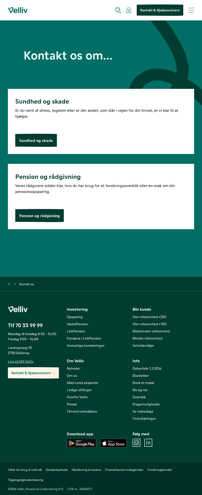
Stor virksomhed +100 (150, 324)
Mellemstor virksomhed (151, 331)
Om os (72, 375)
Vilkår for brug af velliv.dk (25, 469)
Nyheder (73, 368)
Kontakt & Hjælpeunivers (160, 10)
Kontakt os (26, 284)
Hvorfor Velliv (77, 397)
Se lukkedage (143, 411)
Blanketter (141, 375)
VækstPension (77, 324)
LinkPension (76, 331)
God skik (139, 397)
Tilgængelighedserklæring (25, 479)
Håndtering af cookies (86, 469)
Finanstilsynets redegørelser (124, 469)
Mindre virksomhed (147, 338)
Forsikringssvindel (160, 469)
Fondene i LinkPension (84, 338)
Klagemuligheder (146, 404)
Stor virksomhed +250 (149, 317)
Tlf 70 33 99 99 (25, 325)
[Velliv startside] (18, 10)
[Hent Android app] (81, 443)
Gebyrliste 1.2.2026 (147, 368)
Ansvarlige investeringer (85, 345)
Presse (72, 404)
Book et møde (143, 383)
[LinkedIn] (148, 443)
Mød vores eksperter (83, 383)
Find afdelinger (144, 418)
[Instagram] (136, 443)
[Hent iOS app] (113, 443)
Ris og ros (140, 390)
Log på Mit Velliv (21, 361)
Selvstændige (143, 345)
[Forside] (9, 284)
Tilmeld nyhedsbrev (82, 411)
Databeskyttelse (57, 469)
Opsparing (75, 317)
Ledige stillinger (79, 390)
